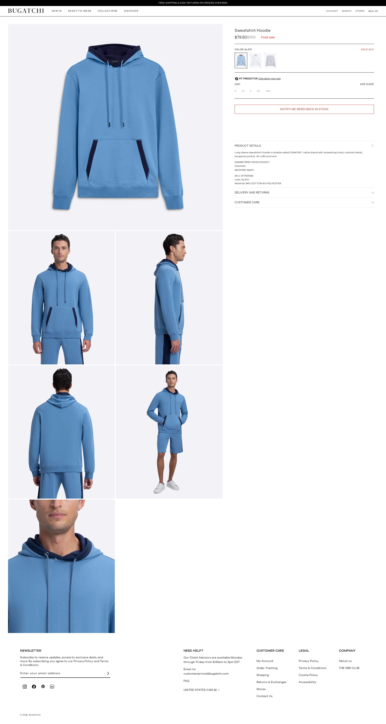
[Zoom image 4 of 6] (61, 432)
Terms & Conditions (312, 668)
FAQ (186, 681)
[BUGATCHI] (26, 10)
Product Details (248, 146)
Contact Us (264, 696)
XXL (268, 91)
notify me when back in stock (304, 109)
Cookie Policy (308, 675)
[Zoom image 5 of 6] (169, 432)
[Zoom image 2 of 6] (61, 297)
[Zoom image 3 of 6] (169, 297)
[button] (373, 11)
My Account (265, 661)
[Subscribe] (108, 673)
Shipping (263, 675)
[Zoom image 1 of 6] (115, 127)
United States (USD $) (200, 690)
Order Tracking (267, 668)
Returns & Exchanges (271, 682)
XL (258, 91)
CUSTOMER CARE (247, 203)
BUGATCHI (35, 715)
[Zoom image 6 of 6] (61, 566)
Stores (261, 689)
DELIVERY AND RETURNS (252, 192)
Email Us (190, 669)
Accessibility (307, 682)
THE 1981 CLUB (349, 668)
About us (345, 661)
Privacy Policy (308, 661)
